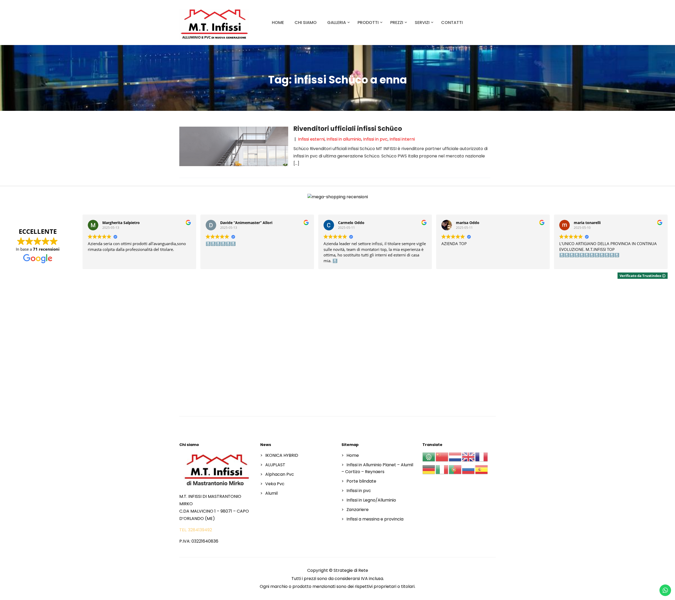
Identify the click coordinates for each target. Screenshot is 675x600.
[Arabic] (429, 457)
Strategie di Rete (351, 570)
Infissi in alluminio (343, 139)
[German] (429, 470)
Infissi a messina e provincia (374, 519)
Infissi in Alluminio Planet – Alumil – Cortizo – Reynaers (377, 468)
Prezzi (396, 22)
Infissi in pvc (375, 139)
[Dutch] (455, 457)
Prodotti (368, 22)
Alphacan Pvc (279, 474)
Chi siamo (306, 22)
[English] (468, 457)
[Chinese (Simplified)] (442, 457)
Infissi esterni (311, 139)
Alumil (271, 493)
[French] (481, 457)
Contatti (452, 22)
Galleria (336, 22)
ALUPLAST (275, 465)
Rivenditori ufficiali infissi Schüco (347, 128)
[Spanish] (481, 470)
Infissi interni (402, 139)
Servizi (422, 22)
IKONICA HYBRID (281, 455)
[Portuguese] (455, 470)
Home (278, 22)
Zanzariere (357, 510)
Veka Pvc (275, 484)
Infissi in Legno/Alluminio (371, 500)
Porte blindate (361, 481)
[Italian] (442, 470)
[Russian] (468, 470)
